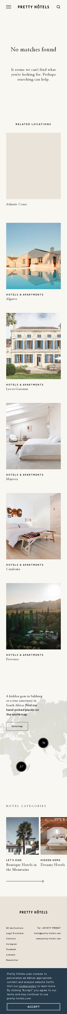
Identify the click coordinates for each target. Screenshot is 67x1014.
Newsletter (12, 960)
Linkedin (10, 955)
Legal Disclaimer (15, 933)
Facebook (11, 949)
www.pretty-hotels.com (48, 939)
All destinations (15, 928)
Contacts (11, 939)
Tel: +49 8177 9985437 (49, 928)
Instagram (11, 944)
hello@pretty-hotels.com (47, 933)
